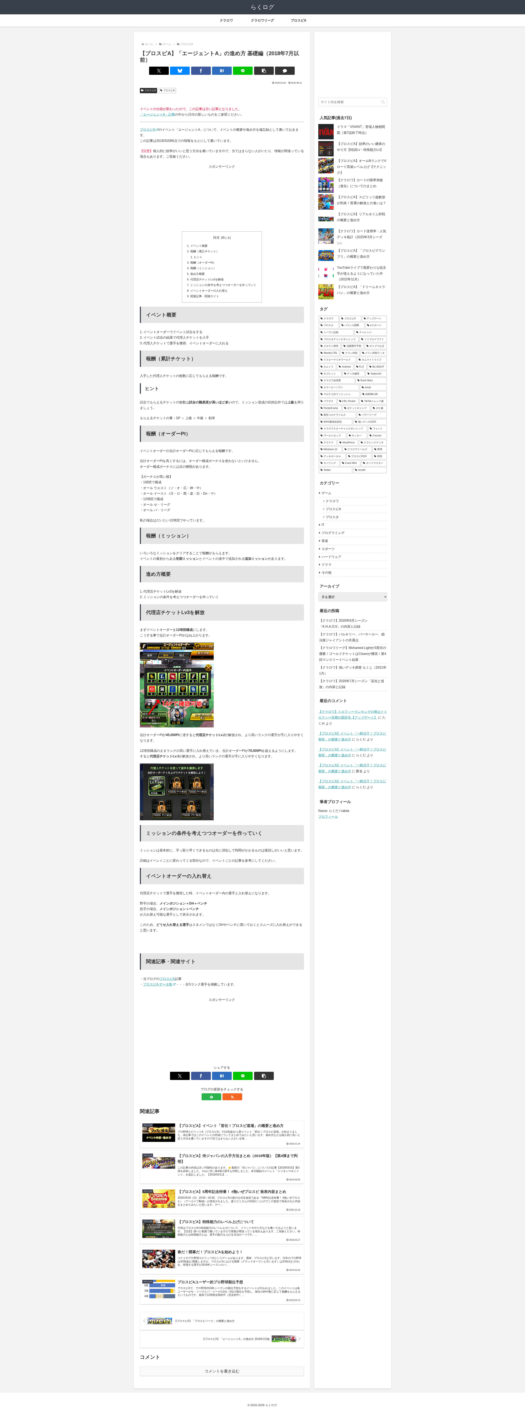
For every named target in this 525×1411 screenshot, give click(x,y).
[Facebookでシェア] (201, 71)
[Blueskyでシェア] (180, 71)
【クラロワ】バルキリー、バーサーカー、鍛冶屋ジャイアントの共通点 (352, 637)
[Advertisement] (222, 198)
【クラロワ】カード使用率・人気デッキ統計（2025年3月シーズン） (361, 237)
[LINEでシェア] (243, 71)
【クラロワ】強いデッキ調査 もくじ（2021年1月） (352, 670)
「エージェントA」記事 (157, 114)
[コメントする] (285, 71)
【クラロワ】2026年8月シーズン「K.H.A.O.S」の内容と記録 (343, 623)
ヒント (198, 257)
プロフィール (328, 816)
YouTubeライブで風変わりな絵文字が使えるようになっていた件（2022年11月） (361, 273)
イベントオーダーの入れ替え (209, 290)
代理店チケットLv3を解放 (207, 279)
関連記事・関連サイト (204, 296)
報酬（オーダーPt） (203, 262)
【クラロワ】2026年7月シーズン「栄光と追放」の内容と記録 (351, 684)
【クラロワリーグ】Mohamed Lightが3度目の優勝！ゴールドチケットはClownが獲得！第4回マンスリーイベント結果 (352, 653)
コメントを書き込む (222, 1371)
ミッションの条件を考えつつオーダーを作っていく (223, 285)
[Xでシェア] (159, 71)
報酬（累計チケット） (204, 251)
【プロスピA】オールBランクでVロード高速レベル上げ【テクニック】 (361, 166)
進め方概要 (197, 273)
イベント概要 (199, 245)
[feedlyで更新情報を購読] (211, 1096)
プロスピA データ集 (157, 984)
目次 (216, 237)
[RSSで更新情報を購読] (232, 1096)
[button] (264, 71)
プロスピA (150, 90)
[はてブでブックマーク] (222, 71)
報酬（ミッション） (203, 268)
